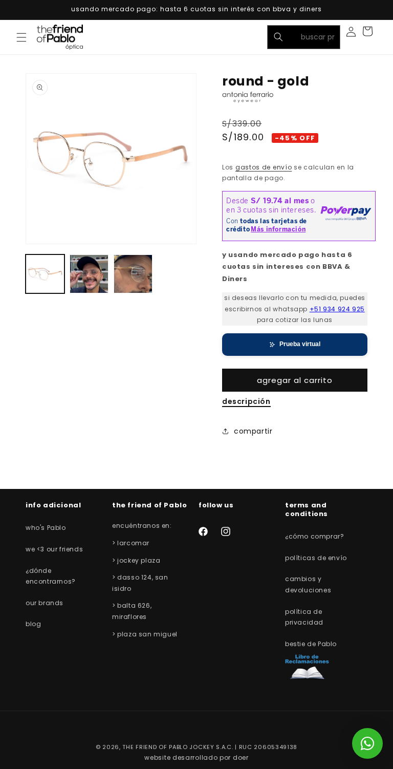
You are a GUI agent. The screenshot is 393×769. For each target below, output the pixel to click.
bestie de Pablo (311, 643)
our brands (44, 603)
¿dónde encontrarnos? (51, 576)
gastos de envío (263, 167)
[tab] (246, 402)
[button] (21, 37)
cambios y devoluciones (308, 584)
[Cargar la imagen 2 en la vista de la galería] (89, 273)
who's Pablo (46, 527)
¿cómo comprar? (314, 536)
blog (33, 624)
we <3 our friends (54, 549)
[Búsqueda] (278, 37)
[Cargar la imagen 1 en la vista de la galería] (45, 273)
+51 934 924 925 (337, 309)
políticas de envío (316, 557)
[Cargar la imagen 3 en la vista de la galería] (133, 273)
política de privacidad (304, 617)
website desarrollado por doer (196, 757)
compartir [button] (253, 431)
